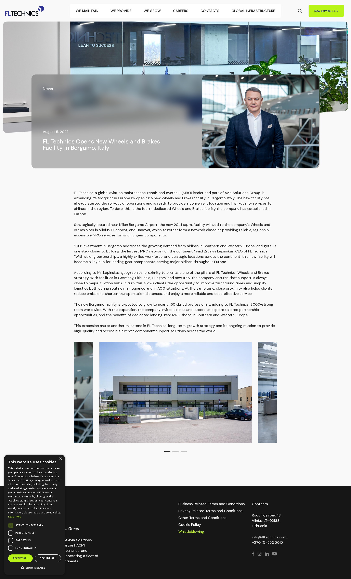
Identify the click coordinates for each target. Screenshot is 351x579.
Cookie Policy (189, 524)
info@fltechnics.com (269, 537)
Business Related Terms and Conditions (211, 503)
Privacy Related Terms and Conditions (210, 510)
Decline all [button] (48, 558)
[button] (34, 568)
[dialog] (34, 515)
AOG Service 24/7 (326, 11)
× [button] (60, 458)
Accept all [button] (20, 558)
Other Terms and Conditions (202, 517)
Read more (15, 516)
